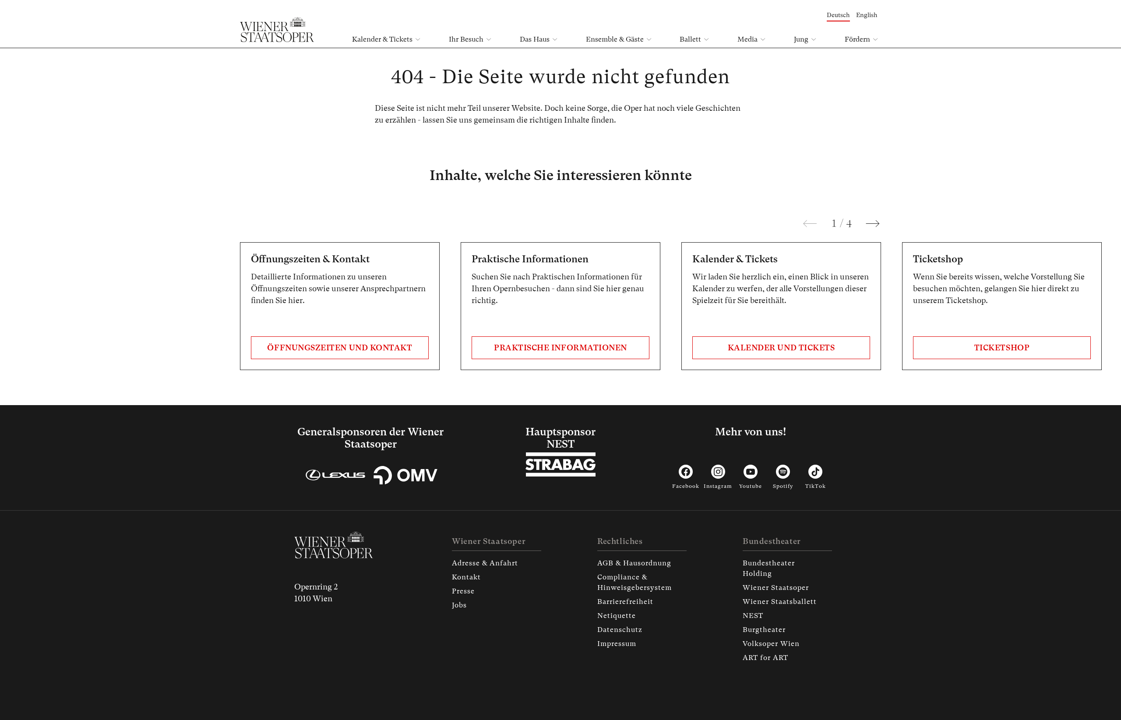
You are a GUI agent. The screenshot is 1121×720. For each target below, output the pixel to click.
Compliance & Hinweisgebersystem (634, 582)
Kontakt (466, 577)
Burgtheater (764, 629)
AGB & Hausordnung (634, 563)
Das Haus (535, 39)
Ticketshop (1001, 347)
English (867, 14)
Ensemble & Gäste (615, 39)
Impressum (616, 643)
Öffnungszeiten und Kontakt (339, 347)
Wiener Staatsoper (776, 587)
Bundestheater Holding (769, 568)
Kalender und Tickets (781, 347)
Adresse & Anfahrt (485, 563)
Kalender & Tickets (382, 39)
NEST (753, 615)
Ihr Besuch (466, 39)
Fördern (857, 39)
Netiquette (616, 615)
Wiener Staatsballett (780, 601)
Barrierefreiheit (625, 601)
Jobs (459, 605)
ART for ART (765, 657)
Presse (463, 591)
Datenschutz (619, 629)
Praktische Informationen (560, 347)
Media (747, 39)
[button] (810, 223)
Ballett (690, 39)
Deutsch (838, 14)
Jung (801, 39)
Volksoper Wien (771, 643)
